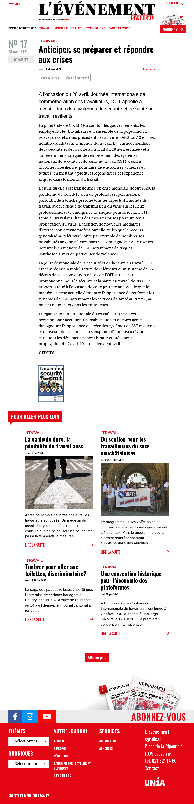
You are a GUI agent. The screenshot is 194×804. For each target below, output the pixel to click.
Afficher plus (97, 657)
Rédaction (61, 756)
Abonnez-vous (173, 29)
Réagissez (21, 59)
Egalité (76, 28)
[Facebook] (15, 716)
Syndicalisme (95, 28)
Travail (45, 28)
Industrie (61, 28)
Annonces (106, 748)
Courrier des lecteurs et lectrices (72, 765)
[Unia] (155, 781)
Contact (152, 767)
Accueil (59, 741)
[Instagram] (30, 716)
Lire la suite (35, 545)
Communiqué (149, 69)
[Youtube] (47, 716)
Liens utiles (62, 775)
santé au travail (50, 77)
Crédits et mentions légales (28, 795)
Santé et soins (119, 28)
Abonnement (108, 741)
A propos (60, 748)
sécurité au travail (77, 77)
